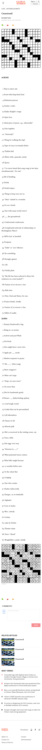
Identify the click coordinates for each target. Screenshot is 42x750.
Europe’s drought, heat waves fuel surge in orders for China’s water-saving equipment (22, 711)
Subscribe (35, 3)
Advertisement (26, 740)
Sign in (33, 1)
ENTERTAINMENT (13, 9)
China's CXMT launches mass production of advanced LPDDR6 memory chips (19, 698)
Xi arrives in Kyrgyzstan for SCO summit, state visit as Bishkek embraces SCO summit (22, 704)
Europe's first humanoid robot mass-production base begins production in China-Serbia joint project (22, 684)
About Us (5, 737)
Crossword (19, 639)
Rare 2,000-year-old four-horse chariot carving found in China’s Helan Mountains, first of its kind (22, 691)
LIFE (3, 9)
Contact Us (5, 740)
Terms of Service (7, 742)
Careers (23, 737)
